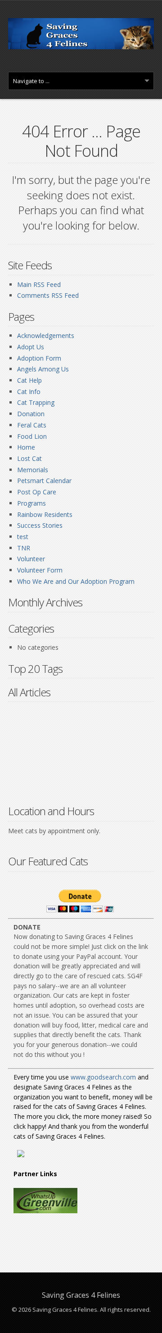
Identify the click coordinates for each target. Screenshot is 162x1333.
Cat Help (29, 380)
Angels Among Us (43, 369)
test (22, 536)
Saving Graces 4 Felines (81, 1295)
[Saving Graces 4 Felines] (81, 46)
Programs (31, 503)
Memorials (32, 469)
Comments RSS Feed (48, 295)
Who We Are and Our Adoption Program (76, 581)
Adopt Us (30, 347)
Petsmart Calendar (44, 480)
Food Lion (32, 436)
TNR (23, 548)
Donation (31, 413)
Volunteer (31, 558)
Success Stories (40, 525)
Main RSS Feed (39, 284)
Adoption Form (39, 358)
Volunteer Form (40, 570)
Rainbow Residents (44, 514)
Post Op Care (36, 492)
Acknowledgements (45, 335)
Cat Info (28, 391)
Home (26, 447)
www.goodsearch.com (103, 1077)
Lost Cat (29, 458)
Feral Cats (31, 425)
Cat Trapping (35, 402)
